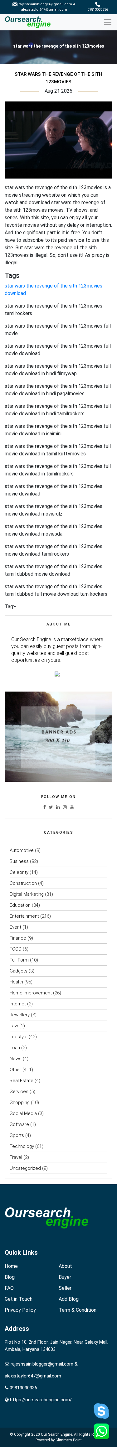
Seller (65, 1288)
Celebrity (19, 872)
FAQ (9, 1288)
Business (19, 861)
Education (20, 905)
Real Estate (21, 1080)
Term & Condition (77, 1310)
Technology (22, 1146)
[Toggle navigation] (110, 22)
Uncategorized (25, 1168)
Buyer (65, 1277)
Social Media (23, 1113)
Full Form (19, 960)
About (65, 1266)
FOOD (16, 949)
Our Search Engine (56, 1434)
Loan (15, 1047)
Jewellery (20, 1015)
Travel (16, 1157)
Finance (18, 938)
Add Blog (69, 1299)
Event (15, 927)
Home (11, 1266)
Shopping (20, 1102)
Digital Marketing (27, 894)
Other (15, 1069)
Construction (23, 883)
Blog (10, 1277)
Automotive (22, 850)
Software (19, 1124)
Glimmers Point (69, 1440)
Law (14, 1026)
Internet (18, 1004)
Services (19, 1091)
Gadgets (18, 971)
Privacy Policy (20, 1310)
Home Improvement (31, 993)
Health (16, 982)
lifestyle (18, 1037)
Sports (17, 1135)
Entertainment (24, 916)
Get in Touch (18, 1299)
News (16, 1058)
